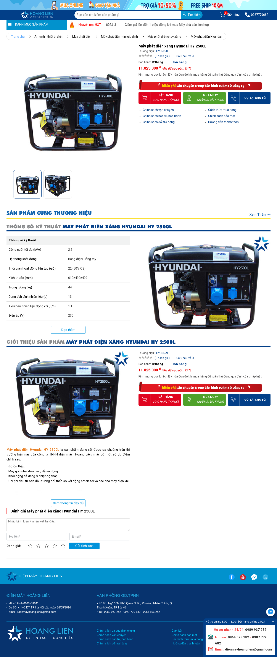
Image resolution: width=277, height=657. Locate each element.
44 (70, 287)
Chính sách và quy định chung (116, 630)
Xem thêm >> (260, 214)
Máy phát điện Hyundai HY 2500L (32, 450)
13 (70, 297)
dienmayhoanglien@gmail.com (248, 649)
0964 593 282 (151, 611)
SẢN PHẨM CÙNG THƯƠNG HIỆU (49, 213)
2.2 (70, 250)
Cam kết (177, 630)
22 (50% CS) (76, 268)
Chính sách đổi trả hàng (159, 122)
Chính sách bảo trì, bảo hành (162, 116)
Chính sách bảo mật (221, 116)
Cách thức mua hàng (222, 110)
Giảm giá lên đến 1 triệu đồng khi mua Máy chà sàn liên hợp (153, 25)
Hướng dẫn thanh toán (223, 122)
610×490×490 (77, 278)
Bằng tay (90, 259)
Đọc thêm (68, 330)
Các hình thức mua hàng (187, 639)
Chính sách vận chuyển (158, 110)
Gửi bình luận (84, 546)
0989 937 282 (112, 611)
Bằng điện (75, 259)
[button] (128, 183)
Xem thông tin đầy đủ (68, 503)
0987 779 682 (132, 611)
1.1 (70, 306)
